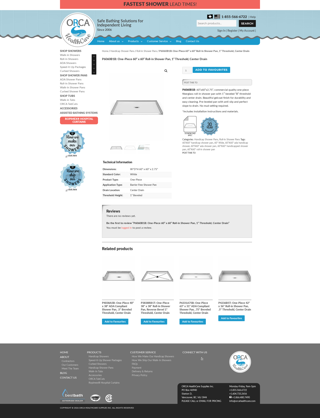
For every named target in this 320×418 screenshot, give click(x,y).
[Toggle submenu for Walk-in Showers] (94, 56)
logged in (126, 227)
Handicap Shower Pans (122, 51)
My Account (247, 30)
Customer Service (157, 41)
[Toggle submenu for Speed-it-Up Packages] (94, 68)
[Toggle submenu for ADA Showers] (94, 64)
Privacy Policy (139, 375)
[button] (166, 71)
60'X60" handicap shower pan (197, 143)
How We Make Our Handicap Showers (153, 356)
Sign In (221, 30)
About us (114, 41)
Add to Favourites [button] (115, 321)
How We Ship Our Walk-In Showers (151, 360)
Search (247, 23)
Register (233, 30)
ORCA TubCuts (97, 379)
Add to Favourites (211, 69)
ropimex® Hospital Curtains (104, 383)
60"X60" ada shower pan (203, 146)
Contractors (68, 361)
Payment (136, 368)
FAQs (135, 364)
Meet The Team (70, 368)
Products (133, 41)
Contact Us (192, 41)
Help (253, 17)
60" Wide (219, 143)
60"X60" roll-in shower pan (201, 149)
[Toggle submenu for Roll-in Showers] (94, 60)
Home (100, 41)
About (64, 357)
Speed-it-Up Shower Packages (105, 360)
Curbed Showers (98, 364)
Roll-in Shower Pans (146, 51)
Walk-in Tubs (96, 371)
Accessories (95, 375)
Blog (178, 41)
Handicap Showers (99, 356)
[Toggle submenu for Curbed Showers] (94, 72)
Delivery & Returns (142, 371)
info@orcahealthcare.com (242, 401)
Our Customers (70, 365)
